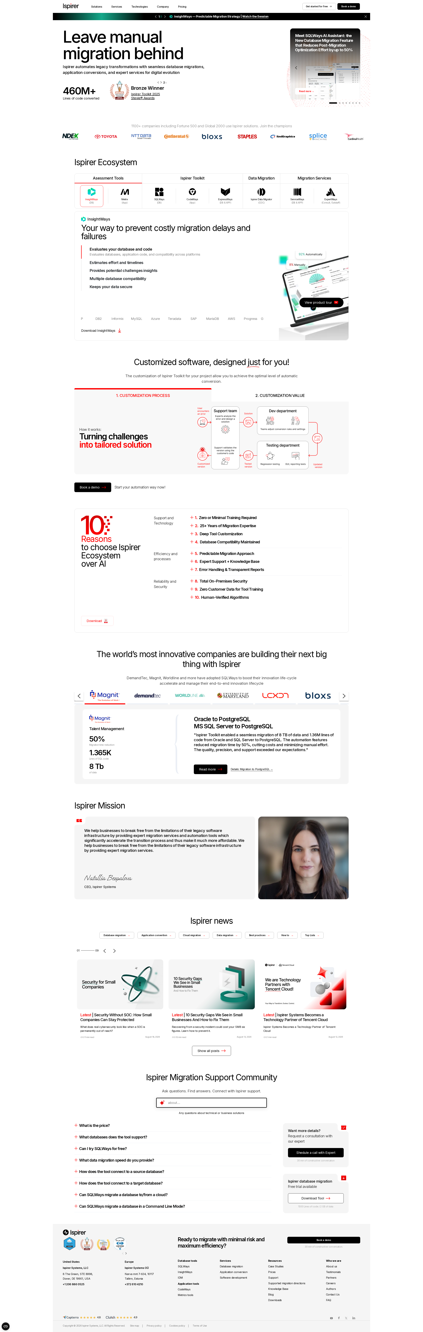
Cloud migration (194, 935)
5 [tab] (349, 103)
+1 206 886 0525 (73, 1284)
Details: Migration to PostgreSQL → (252, 769)
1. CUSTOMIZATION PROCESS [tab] (143, 395)
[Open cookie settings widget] (6, 1326)
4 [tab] (346, 103)
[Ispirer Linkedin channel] (353, 1317)
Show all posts (208, 1051)
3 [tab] (343, 103)
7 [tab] (356, 103)
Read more (207, 769)
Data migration (227, 935)
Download (94, 621)
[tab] (91, 196)
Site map (134, 1325)
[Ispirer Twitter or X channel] (346, 1317)
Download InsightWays (98, 331)
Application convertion (157, 935)
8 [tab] (359, 103)
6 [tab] (353, 103)
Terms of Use (200, 1325)
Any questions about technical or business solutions (211, 1113)
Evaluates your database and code (121, 249)
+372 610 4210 (134, 1284)
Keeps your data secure (111, 286)
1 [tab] (333, 103)
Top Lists (312, 935)
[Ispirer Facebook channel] (338, 1317)
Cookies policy (177, 1325)
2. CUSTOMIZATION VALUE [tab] (280, 395)
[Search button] (262, 1103)
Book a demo (348, 6)
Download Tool (312, 1198)
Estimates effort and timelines (116, 262)
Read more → (306, 91)
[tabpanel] (325, 64)
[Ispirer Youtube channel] (331, 1317)
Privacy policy (154, 1325)
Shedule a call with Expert (315, 1153)
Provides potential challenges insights (123, 270)
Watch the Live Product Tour (238, 16)
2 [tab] (339, 103)
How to (287, 935)
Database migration (117, 935)
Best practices (259, 935)
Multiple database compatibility (118, 278)
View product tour (318, 302)
